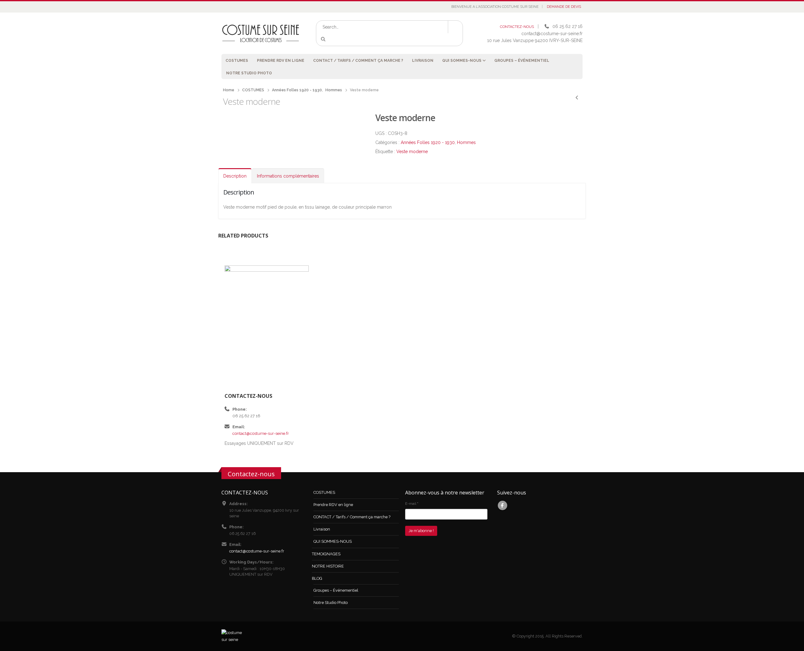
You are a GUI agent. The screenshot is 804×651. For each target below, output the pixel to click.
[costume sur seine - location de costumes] (260, 33)
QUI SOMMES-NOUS (461, 60)
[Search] (324, 39)
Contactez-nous (251, 473)
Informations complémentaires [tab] (288, 176)
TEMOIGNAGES (326, 554)
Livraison (422, 60)
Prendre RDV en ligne (280, 60)
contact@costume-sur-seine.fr (260, 433)
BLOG (317, 578)
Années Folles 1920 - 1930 (428, 142)
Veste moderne (412, 151)
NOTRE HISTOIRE (328, 566)
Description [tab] (235, 176)
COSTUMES (236, 60)
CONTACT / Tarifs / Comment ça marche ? (358, 60)
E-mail (411, 503)
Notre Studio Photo (249, 73)
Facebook (502, 505)
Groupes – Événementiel (521, 60)
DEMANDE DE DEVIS (564, 7)
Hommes (466, 142)
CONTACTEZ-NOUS (517, 26)
